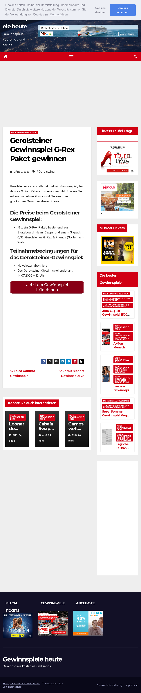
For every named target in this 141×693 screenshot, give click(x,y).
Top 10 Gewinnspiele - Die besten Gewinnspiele (116, 306)
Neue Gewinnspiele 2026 (24, 132)
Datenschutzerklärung (109, 685)
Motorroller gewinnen (116, 401)
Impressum (132, 685)
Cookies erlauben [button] (122, 10)
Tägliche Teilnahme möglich (123, 448)
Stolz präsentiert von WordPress (21, 683)
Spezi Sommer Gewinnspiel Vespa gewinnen (116, 415)
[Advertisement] (70, 88)
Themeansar (15, 686)
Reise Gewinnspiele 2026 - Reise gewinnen (116, 299)
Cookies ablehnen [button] (100, 10)
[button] (135, 56)
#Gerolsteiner (46, 171)
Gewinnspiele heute (32, 659)
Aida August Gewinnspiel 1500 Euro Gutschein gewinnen (114, 316)
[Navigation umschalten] (71, 57)
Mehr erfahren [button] (59, 14)
